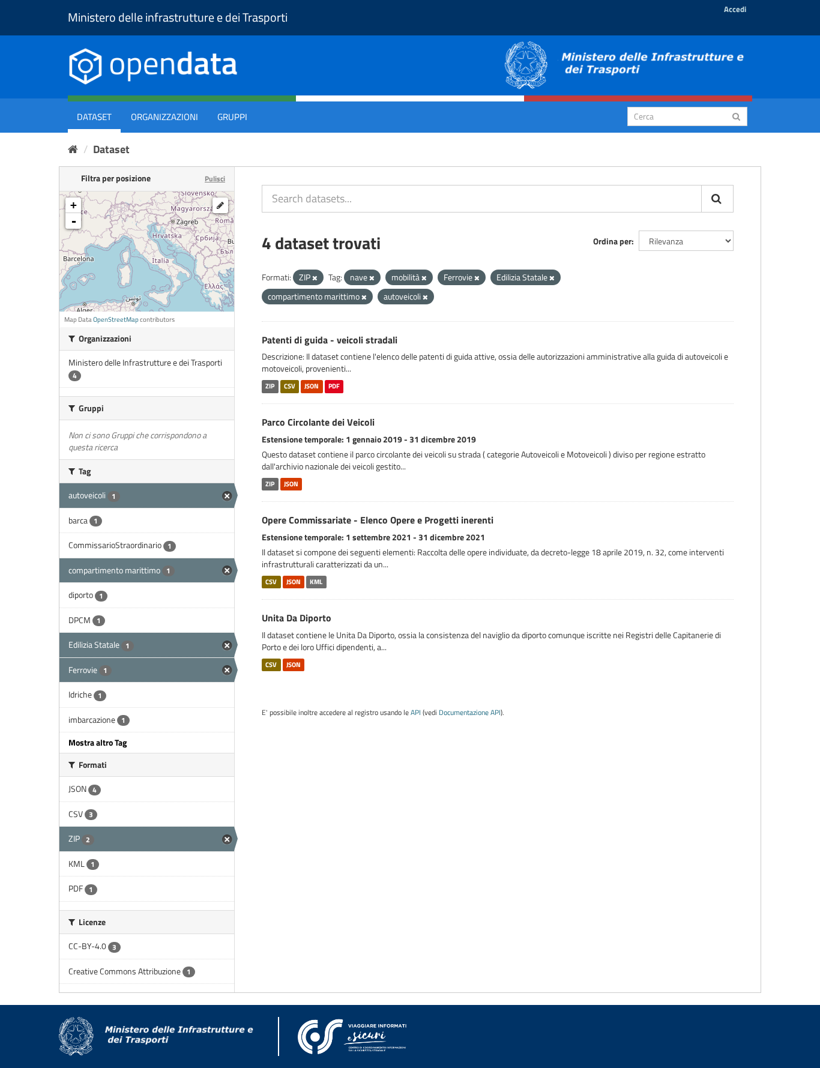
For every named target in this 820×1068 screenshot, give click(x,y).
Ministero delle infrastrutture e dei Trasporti (178, 17)
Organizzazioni (164, 117)
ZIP (269, 386)
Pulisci (215, 178)
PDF (334, 386)
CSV (289, 386)
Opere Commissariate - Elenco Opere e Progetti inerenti (377, 520)
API (416, 712)
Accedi (735, 9)
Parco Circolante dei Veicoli (318, 422)
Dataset (94, 117)
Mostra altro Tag (97, 742)
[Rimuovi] (315, 278)
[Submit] (736, 115)
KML (316, 582)
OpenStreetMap (116, 319)
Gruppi (232, 117)
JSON (311, 386)
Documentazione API (470, 712)
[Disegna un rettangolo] (220, 205)
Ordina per (612, 241)
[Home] (73, 149)
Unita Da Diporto (296, 618)
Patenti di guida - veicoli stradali (329, 340)
